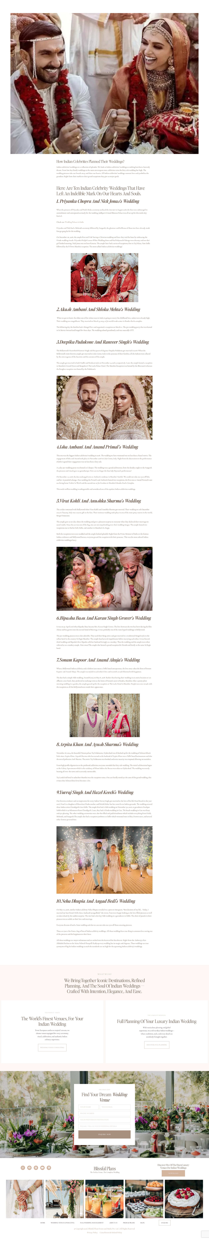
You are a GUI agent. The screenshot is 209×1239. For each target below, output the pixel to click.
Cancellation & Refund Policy (111, 1232)
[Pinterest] (36, 1168)
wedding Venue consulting (52, 1048)
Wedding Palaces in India (74, 222)
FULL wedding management (91, 1223)
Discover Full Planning (157, 1045)
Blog (142, 1223)
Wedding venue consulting (62, 1223)
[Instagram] (23, 1168)
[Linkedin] (49, 1168)
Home (42, 1223)
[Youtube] (42, 1168)
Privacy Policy (92, 1232)
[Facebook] (29, 1168)
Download (173, 1173)
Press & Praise (129, 1223)
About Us (113, 1223)
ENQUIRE (164, 1223)
